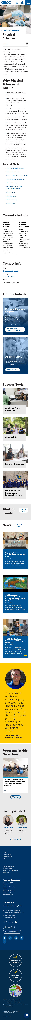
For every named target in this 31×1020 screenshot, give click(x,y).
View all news (19, 525)
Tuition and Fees (8, 894)
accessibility (6, 1002)
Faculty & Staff (7, 868)
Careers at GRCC (8, 883)
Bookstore (6, 885)
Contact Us (8, 927)
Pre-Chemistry (12, 183)
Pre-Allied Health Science (15, 168)
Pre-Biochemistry (13, 172)
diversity (12, 1002)
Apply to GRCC (12, 369)
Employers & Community (10, 870)
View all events (23, 510)
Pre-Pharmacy (12, 200)
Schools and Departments (11, 30)
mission (25, 1004)
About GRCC (6, 872)
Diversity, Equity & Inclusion (16, 976)
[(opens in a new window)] (4, 938)
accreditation (9, 1005)
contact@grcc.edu (10, 917)
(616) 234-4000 (10, 915)
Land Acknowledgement (11, 1012)
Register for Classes (9, 890)
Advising (5, 888)
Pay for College (7, 856)
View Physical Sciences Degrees (13, 329)
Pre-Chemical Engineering (15, 179)
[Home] (7, 2)
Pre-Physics (11, 203)
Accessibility (11, 1011)
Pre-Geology (11, 192)
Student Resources (8, 866)
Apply (4, 852)
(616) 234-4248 (8, 276)
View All (15, 797)
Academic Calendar (9, 887)
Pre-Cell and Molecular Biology (17, 175)
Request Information (12, 932)
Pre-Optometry (12, 196)
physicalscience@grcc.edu (10, 271)
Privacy (5, 1011)
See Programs (7, 854)
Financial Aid (7, 892)
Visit (4, 858)
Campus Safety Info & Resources (15, 961)
